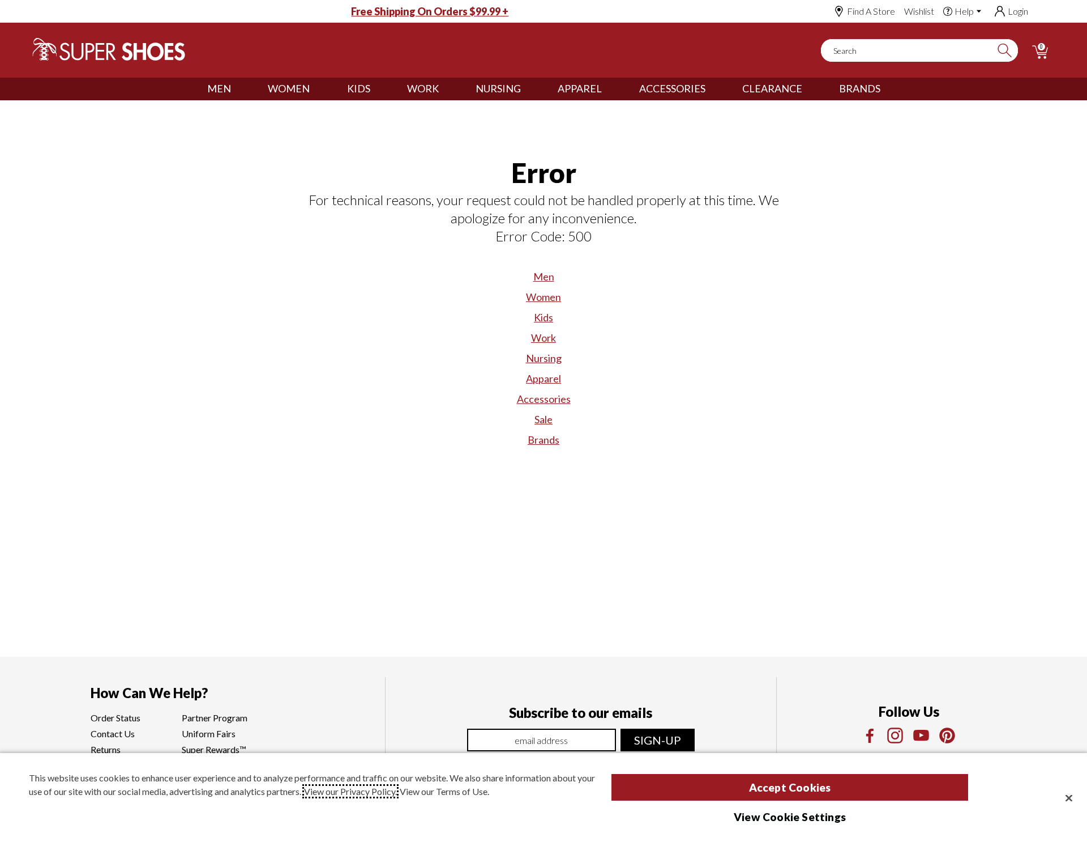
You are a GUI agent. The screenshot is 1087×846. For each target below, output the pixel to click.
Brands (859, 88)
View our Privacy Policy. (350, 791)
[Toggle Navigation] (239, 89)
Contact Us (113, 733)
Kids (358, 88)
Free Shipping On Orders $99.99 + (429, 11)
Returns (106, 749)
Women (289, 88)
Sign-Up (657, 740)
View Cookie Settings (790, 816)
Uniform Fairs (209, 733)
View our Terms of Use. (444, 791)
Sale (543, 419)
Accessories (672, 88)
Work (423, 88)
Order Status (115, 717)
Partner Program (214, 717)
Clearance (772, 88)
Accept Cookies (790, 787)
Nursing (498, 88)
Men (219, 88)
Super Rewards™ (214, 749)
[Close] (1068, 797)
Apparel (580, 88)
